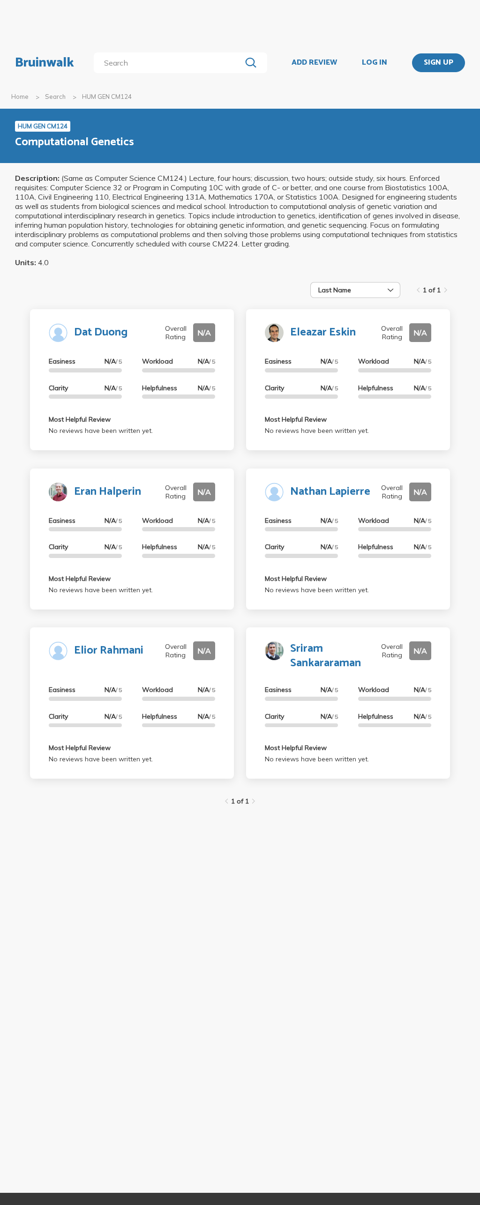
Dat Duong (101, 332)
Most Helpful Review (80, 419)
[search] (169, 62)
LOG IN (374, 63)
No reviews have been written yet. (101, 430)
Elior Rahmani (108, 650)
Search (55, 96)
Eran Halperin (107, 492)
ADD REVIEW (314, 63)
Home (20, 96)
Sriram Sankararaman (325, 656)
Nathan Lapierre (330, 492)
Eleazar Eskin (323, 332)
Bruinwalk (44, 62)
